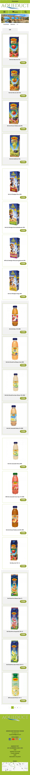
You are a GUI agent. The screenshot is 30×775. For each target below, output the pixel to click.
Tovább (23, 62)
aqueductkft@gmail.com (15, 734)
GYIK (15, 750)
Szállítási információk (15, 751)
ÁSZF (15, 755)
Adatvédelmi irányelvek (15, 756)
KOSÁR (16, 12)
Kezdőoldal (6, 24)
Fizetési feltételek (15, 753)
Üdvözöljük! (15, 1)
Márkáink (13, 24)
